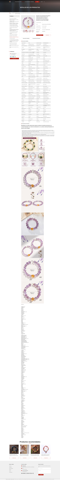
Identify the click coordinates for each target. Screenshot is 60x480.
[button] (10, 451)
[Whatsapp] (12, 56)
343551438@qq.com (13, 53)
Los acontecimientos (27, 1)
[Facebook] (24, 473)
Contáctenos (32, 1)
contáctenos (40, 474)
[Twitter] (23, 473)
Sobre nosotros (19, 1)
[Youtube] (27, 473)
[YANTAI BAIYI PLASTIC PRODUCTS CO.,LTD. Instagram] (25, 473)
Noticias (10, 469)
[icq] (15, 56)
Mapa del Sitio (12, 479)
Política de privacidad (8, 479)
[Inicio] (10, 2)
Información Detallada (26, 38)
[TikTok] (30, 473)
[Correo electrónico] (13, 56)
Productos (23, 1)
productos (10, 467)
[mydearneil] (33, 473)
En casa (16, 1)
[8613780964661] (31, 473)
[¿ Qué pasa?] (10, 56)
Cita (37, 1)
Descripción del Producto (36, 38)
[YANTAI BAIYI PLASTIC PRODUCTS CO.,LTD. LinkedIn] (28, 473)
